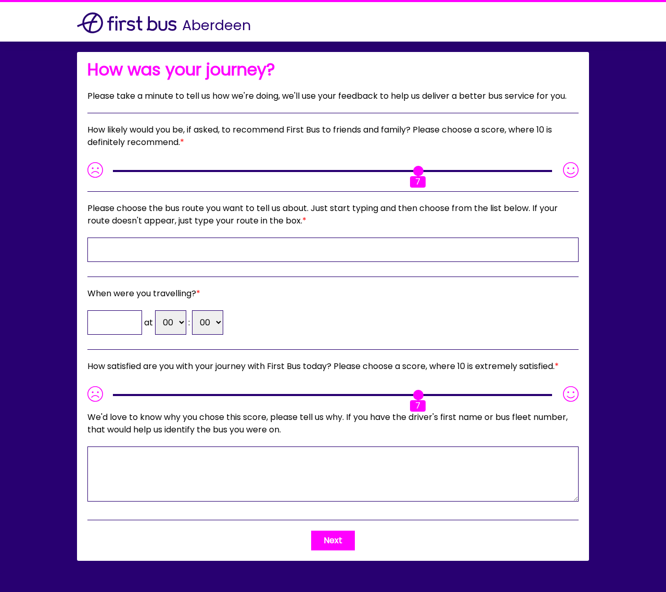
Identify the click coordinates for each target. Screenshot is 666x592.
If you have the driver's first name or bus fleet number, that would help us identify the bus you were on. (327, 423)
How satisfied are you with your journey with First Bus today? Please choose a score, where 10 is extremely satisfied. (321, 366)
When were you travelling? (141, 293)
